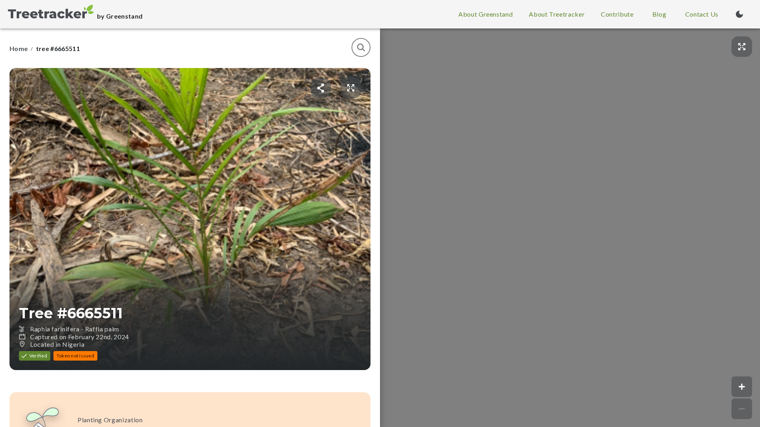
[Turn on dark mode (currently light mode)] (739, 14)
